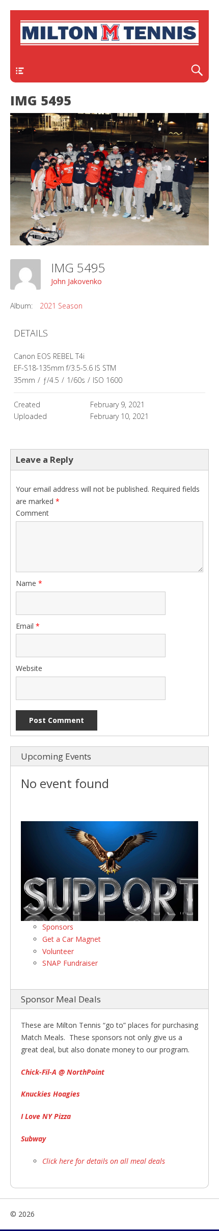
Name (29, 583)
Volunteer (58, 951)
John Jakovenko (76, 281)
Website (29, 668)
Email (28, 626)
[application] (109, 871)
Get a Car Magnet (71, 939)
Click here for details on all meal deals (103, 1161)
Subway (33, 1138)
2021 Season (61, 306)
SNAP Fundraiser (70, 963)
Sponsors (57, 927)
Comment (32, 513)
